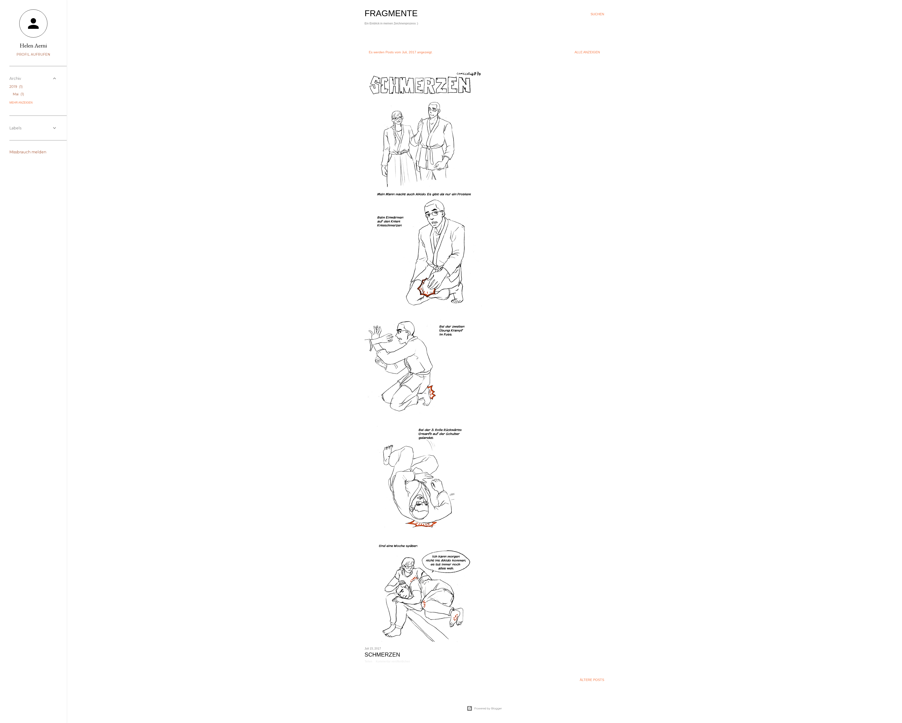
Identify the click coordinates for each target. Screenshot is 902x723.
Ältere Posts (592, 680)
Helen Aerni (33, 45)
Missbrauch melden (27, 152)
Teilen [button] (368, 661)
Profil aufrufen (33, 54)
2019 (15, 87)
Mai (18, 94)
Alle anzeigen (587, 52)
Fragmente (391, 13)
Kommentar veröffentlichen (393, 661)
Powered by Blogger (488, 708)
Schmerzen (382, 654)
